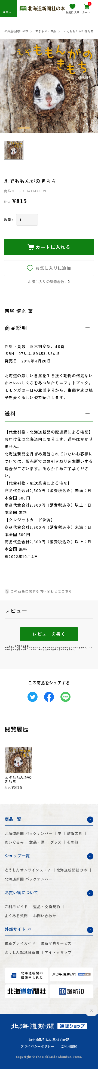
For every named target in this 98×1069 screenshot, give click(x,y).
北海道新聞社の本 (16, 31)
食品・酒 (37, 842)
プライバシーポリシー (37, 1046)
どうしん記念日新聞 (22, 952)
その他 (73, 842)
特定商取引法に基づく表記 (49, 1040)
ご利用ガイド (16, 906)
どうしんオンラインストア (28, 870)
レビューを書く (48, 634)
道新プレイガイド (20, 943)
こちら (67, 591)
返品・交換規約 (46, 906)
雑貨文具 (74, 833)
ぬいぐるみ (14, 842)
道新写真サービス (56, 943)
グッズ (56, 842)
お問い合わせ (44, 915)
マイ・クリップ (58, 952)
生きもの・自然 (45, 31)
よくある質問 (16, 915)
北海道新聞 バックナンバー (29, 833)
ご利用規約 (69, 1046)
